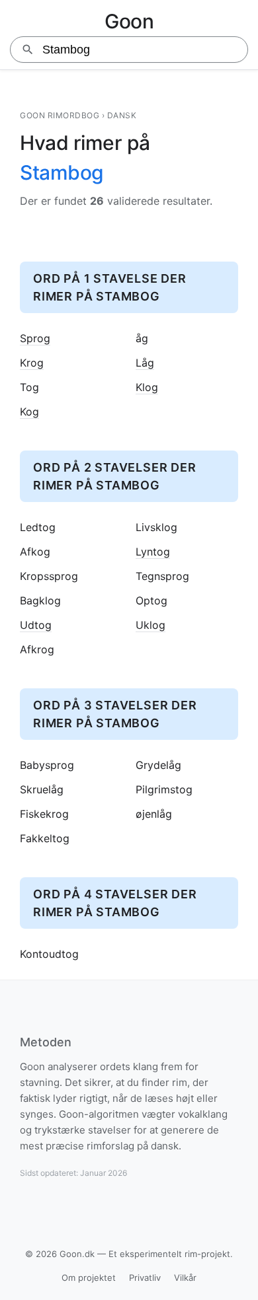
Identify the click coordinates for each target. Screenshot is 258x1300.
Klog (147, 387)
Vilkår (185, 1277)
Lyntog (153, 552)
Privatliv (145, 1277)
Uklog (150, 625)
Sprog (35, 338)
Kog (29, 412)
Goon (129, 21)
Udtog (36, 625)
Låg (145, 363)
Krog (32, 363)
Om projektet (89, 1277)
